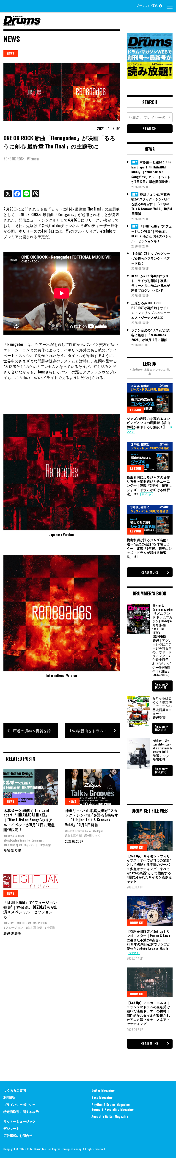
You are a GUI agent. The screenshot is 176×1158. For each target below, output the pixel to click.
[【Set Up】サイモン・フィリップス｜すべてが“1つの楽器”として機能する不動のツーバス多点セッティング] (150, 836)
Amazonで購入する (161, 685)
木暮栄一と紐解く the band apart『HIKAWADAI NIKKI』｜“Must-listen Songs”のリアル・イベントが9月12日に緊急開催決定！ (29, 820)
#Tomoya (33, 159)
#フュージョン (13, 927)
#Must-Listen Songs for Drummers (23, 840)
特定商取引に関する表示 (21, 1111)
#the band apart (12, 844)
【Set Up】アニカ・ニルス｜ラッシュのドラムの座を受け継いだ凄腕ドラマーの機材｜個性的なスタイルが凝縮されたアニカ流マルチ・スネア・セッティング (148, 1013)
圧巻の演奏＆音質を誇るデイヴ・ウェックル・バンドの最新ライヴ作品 (35, 730)
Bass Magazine (102, 1097)
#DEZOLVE (9, 923)
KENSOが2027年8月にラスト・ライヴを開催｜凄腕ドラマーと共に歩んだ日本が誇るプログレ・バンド (150, 283)
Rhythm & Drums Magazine (110, 1104)
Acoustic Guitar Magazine (109, 1116)
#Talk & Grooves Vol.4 (78, 831)
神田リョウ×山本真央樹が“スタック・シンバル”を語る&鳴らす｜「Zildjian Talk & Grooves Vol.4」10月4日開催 (91, 817)
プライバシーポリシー (19, 1104)
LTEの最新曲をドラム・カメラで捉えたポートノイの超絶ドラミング (94, 730)
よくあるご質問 (14, 1090)
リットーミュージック (19, 1121)
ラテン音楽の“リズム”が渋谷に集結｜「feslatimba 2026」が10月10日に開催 (150, 334)
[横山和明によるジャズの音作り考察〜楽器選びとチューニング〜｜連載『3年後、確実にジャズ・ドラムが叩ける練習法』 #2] (150, 457)
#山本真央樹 (73, 835)
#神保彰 (49, 927)
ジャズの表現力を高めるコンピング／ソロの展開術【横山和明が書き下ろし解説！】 (148, 422)
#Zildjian (98, 831)
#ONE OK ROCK (14, 159)
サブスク (146, 494)
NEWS (10, 53)
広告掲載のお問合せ (17, 1135)
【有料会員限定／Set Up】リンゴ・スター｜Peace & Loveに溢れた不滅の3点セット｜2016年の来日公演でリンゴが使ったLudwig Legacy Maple (148, 939)
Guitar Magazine (103, 1090)
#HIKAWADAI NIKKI (13, 836)
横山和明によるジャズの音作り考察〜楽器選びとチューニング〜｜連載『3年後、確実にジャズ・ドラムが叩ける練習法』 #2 (149, 485)
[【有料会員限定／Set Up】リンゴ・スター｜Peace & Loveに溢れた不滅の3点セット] (150, 911)
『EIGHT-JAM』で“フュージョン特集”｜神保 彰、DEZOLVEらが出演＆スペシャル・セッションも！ (30, 909)
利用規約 (9, 1097)
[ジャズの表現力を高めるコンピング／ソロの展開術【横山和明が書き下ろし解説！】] (150, 398)
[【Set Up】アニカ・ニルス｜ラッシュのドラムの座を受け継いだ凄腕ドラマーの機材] (150, 982)
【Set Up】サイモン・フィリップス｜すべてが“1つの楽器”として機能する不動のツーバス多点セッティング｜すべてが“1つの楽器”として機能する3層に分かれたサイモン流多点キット (149, 868)
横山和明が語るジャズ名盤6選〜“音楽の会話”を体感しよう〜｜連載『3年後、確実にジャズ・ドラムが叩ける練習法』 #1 (149, 548)
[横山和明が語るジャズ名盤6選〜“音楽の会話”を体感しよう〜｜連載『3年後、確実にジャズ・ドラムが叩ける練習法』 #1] (150, 520)
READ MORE (149, 572)
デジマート (11, 1128)
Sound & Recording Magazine (112, 1109)
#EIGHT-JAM (24, 923)
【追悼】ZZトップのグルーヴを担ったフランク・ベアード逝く (150, 258)
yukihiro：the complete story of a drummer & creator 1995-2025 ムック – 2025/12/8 (162, 750)
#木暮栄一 (47, 844)
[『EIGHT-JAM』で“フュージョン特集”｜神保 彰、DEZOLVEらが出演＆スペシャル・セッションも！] (30, 879)
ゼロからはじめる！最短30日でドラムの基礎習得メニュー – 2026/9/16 (162, 707)
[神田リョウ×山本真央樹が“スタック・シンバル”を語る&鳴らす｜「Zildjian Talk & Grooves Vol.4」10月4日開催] (92, 787)
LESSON (135, 409)
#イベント (31, 844)
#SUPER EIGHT (41, 923)
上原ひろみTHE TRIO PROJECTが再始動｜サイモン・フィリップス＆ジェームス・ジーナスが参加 (150, 310)
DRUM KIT (137, 847)
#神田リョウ (92, 835)
